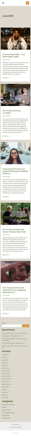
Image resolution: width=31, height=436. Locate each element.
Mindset (4, 407)
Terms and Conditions (15, 427)
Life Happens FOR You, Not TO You (12, 336)
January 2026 (5, 373)
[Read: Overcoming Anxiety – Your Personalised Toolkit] (15, 38)
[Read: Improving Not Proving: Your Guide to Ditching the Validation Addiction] (15, 153)
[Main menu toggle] (27, 3)
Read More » (5, 78)
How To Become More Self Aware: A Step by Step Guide (14, 230)
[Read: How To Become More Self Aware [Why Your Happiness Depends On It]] (15, 272)
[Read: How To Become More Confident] (15, 95)
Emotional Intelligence (8, 404)
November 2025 (6, 379)
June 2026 (5, 360)
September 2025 (7, 384)
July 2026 (4, 357)
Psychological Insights (8, 412)
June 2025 (5, 392)
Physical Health (6, 410)
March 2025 (5, 397)
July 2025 (4, 389)
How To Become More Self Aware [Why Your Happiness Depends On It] (14, 290)
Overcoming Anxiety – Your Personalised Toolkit (13, 55)
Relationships (6, 415)
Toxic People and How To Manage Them (13, 343)
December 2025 (6, 376)
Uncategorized (6, 418)
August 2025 (5, 387)
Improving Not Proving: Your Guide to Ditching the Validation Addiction (15, 171)
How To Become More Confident (11, 111)
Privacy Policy (15, 424)
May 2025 (4, 395)
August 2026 (5, 354)
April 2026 (5, 365)
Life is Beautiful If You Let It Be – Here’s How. (14, 333)
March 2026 (5, 368)
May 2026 (4, 363)
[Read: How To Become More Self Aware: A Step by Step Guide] (15, 213)
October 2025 (6, 381)
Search (4, 323)
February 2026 (6, 371)
